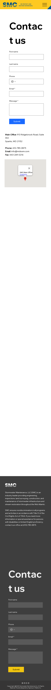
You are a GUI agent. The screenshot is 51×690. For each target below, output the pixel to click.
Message (13, 101)
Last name (13, 64)
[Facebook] (24, 683)
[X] (22, 683)
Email (12, 89)
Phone (12, 76)
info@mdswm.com (20, 151)
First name (13, 51)
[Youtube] (26, 683)
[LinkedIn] (28, 683)
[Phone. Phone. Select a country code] (13, 81)
